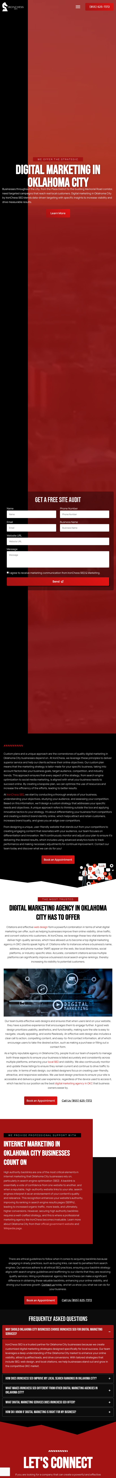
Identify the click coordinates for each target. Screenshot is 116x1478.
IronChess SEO (15, 794)
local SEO (53, 1061)
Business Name (69, 522)
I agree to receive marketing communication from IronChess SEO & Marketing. (54, 572)
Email (10, 522)
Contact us (48, 1284)
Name (10, 508)
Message (12, 549)
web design (41, 927)
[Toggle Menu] (78, 7)
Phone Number (69, 508)
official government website (57, 1224)
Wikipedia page (13, 1228)
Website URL (14, 535)
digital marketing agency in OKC (74, 1083)
